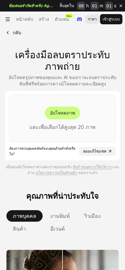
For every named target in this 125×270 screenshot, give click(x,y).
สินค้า (19, 229)
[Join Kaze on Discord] (79, 19)
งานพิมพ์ (60, 216)
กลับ (17, 32)
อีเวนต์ (57, 229)
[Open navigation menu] (8, 19)
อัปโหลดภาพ (62, 112)
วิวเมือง (92, 216)
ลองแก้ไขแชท (94, 151)
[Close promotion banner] (121, 6)
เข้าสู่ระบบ (111, 19)
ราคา (92, 19)
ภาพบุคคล (24, 216)
